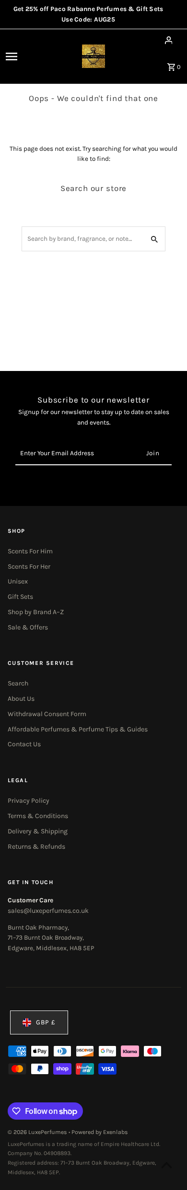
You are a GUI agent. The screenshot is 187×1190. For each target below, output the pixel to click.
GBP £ (46, 1022)
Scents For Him (30, 551)
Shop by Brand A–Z (36, 612)
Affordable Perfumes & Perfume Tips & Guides (78, 729)
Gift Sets (20, 597)
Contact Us (24, 744)
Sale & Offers (28, 627)
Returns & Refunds (36, 846)
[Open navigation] (22, 56)
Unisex (18, 581)
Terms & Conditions (38, 816)
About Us (21, 699)
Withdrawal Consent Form (47, 714)
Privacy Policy (28, 801)
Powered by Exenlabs (99, 1132)
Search (18, 683)
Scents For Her (29, 566)
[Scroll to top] (166, 1165)
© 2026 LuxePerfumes (38, 1132)
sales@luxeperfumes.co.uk (48, 911)
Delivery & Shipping (38, 831)
